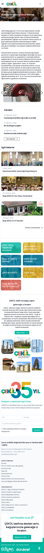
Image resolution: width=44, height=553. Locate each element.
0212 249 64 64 (6, 452)
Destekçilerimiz (6, 474)
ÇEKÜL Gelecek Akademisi (10, 497)
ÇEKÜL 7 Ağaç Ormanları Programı (12, 489)
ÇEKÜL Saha (5, 502)
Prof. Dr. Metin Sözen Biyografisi (12, 466)
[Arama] (40, 3)
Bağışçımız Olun (21, 537)
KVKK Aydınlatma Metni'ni (11, 429)
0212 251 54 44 (19, 452)
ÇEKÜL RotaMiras (7, 510)
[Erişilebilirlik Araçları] (39, 548)
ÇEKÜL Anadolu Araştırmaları (11, 492)
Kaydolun (37, 430)
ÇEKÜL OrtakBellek (7, 507)
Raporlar (4, 471)
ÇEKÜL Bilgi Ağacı (7, 500)
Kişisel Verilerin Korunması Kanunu (13, 479)
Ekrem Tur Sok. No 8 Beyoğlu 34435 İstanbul (16, 449)
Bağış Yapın (20, 333)
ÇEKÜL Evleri (5, 476)
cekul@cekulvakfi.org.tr (9, 454)
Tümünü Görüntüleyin (32, 228)
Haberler (5, 11)
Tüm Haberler (10, 139)
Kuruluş (3, 463)
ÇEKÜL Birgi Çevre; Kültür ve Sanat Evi (14, 505)
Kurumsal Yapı (6, 468)
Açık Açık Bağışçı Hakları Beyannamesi (14, 481)
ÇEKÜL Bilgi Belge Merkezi (10, 495)
